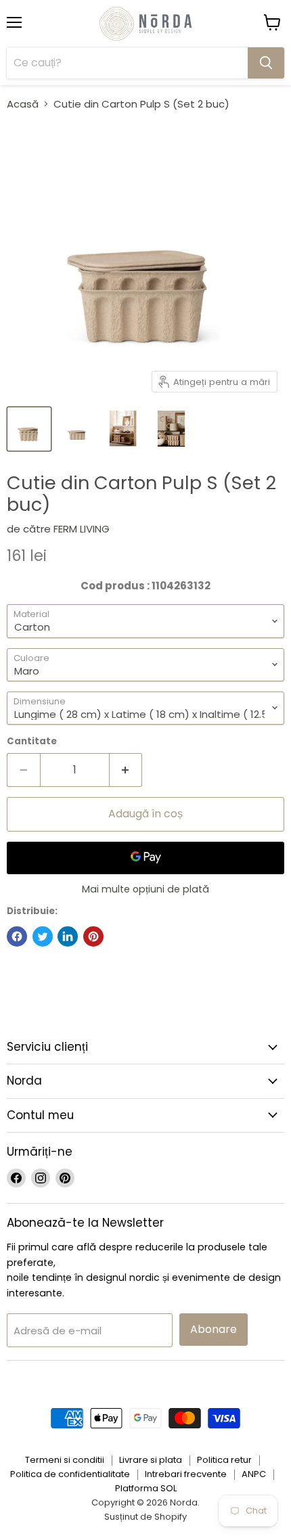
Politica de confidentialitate (70, 1474)
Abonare (213, 1329)
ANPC (254, 1474)
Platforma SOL (146, 1488)
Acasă (23, 104)
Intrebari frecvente (186, 1474)
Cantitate (32, 741)
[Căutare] (266, 62)
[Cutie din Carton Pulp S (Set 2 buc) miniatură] (29, 429)
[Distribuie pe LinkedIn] (68, 936)
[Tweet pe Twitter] (42, 936)
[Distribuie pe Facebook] (17, 936)
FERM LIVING (81, 529)
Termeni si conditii (64, 1459)
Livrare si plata (150, 1459)
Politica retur (224, 1459)
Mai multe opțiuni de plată (145, 889)
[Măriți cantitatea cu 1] (126, 770)
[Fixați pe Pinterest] (93, 936)
